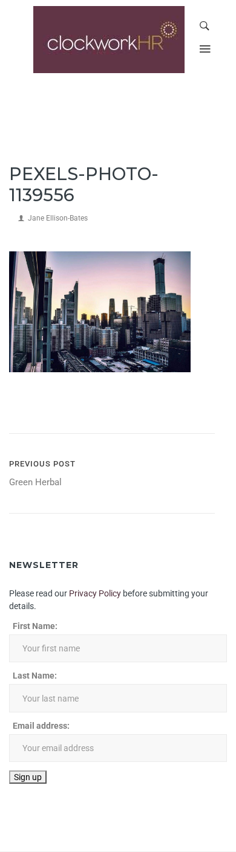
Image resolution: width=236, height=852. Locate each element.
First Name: (35, 626)
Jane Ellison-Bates (58, 218)
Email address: (41, 726)
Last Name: (35, 675)
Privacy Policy (95, 593)
